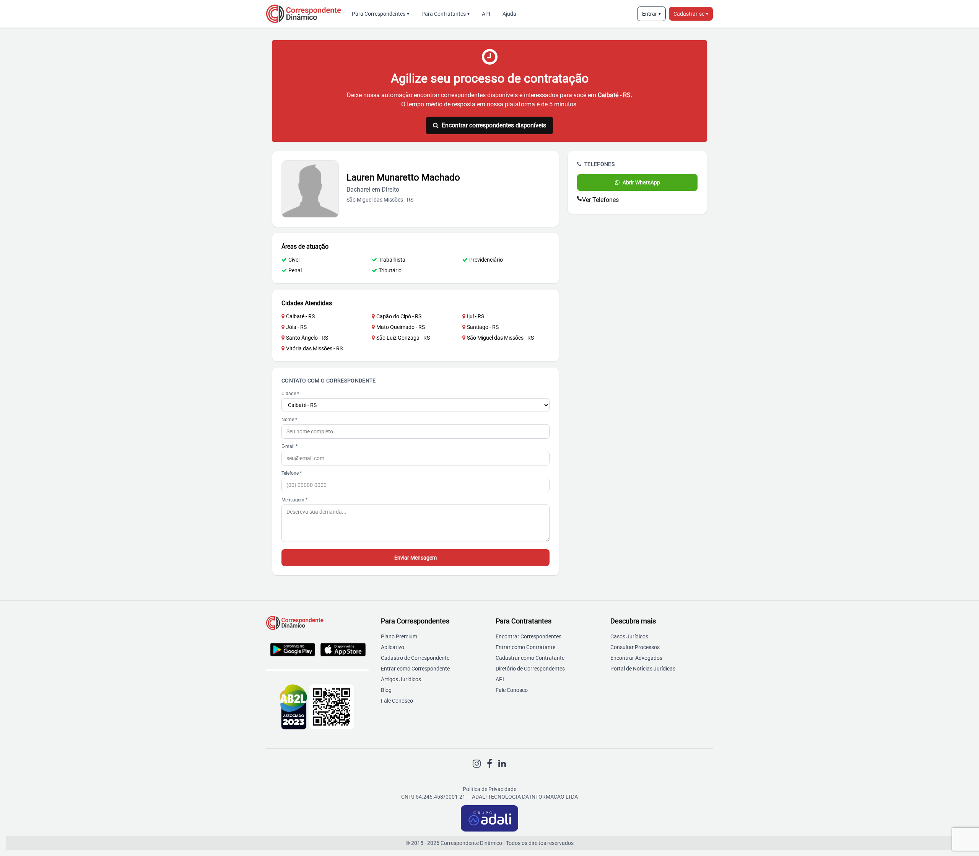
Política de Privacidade (489, 789)
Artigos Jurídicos (401, 679)
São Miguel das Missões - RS (500, 338)
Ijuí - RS (475, 316)
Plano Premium (399, 636)
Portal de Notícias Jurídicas (642, 669)
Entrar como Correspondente (415, 669)
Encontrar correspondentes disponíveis (494, 125)
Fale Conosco (397, 701)
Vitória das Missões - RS (314, 348)
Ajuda (509, 14)
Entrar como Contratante (525, 647)
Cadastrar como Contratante (530, 658)
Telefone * (291, 473)
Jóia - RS (296, 327)
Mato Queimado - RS (400, 327)
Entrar (651, 14)
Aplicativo (392, 647)
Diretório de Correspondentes (530, 669)
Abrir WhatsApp (641, 182)
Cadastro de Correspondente (415, 658)
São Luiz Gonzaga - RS (403, 338)
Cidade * (290, 393)
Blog (386, 690)
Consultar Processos (635, 647)
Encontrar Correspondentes (528, 636)
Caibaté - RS (300, 316)
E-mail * (289, 446)
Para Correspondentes (380, 14)
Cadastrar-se (690, 14)
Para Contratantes (445, 14)
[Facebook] (489, 764)
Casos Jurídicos (629, 636)
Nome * (289, 419)
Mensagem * (294, 500)
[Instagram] (477, 764)
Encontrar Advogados (636, 658)
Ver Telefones (600, 199)
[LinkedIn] (502, 764)
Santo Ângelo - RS (307, 338)
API (486, 14)
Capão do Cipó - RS (398, 316)
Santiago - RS (483, 327)
